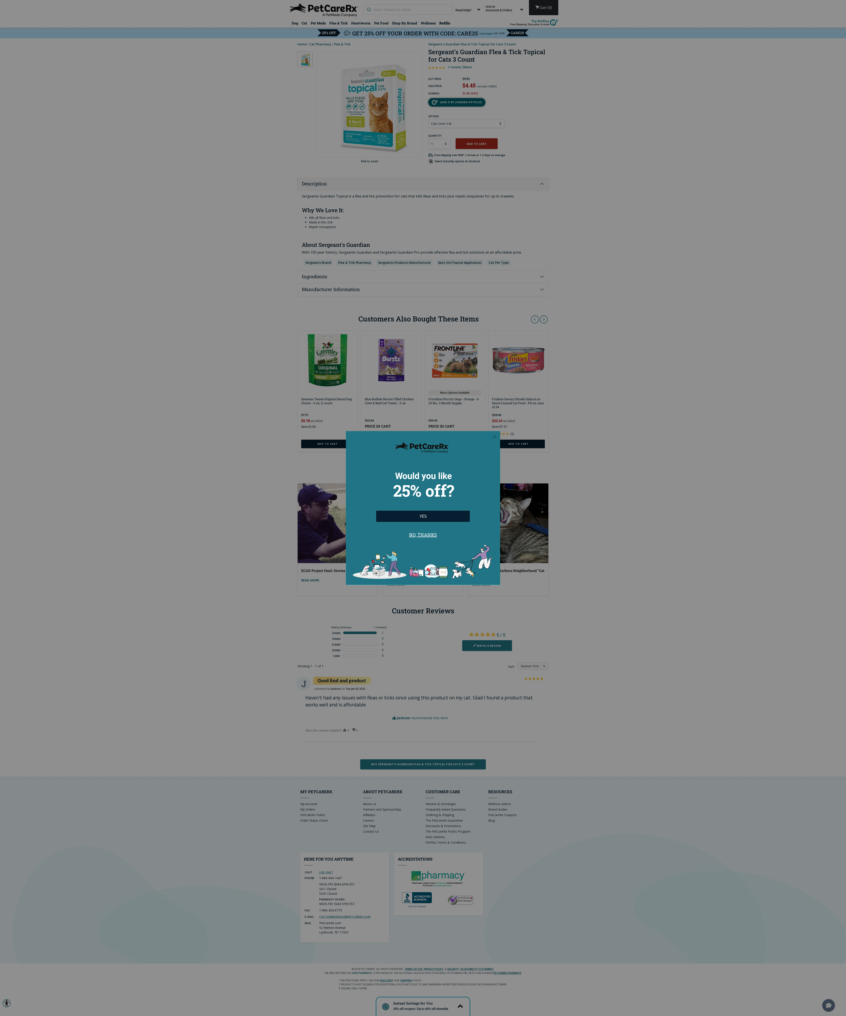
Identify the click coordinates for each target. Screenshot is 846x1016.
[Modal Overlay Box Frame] (423, 508)
